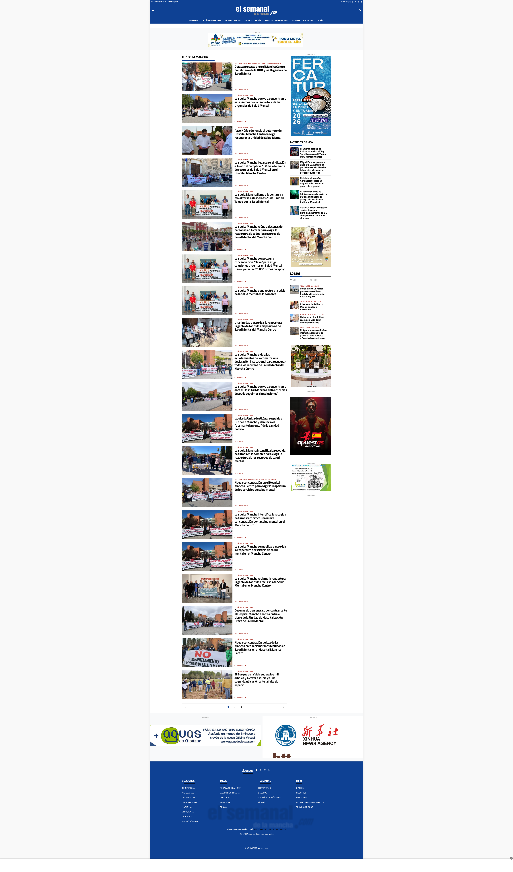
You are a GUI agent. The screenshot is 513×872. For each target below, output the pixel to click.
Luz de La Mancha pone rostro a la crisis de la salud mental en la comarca (259, 292)
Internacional (189, 802)
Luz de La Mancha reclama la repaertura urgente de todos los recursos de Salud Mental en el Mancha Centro (259, 582)
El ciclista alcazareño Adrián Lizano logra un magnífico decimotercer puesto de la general (312, 182)
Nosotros (301, 793)
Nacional (187, 807)
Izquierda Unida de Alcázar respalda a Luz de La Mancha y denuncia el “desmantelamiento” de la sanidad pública (258, 423)
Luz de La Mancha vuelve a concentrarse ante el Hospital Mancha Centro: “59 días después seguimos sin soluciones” (260, 390)
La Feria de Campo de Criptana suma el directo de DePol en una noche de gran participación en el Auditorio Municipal (313, 197)
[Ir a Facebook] (352, 2)
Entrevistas (264, 788)
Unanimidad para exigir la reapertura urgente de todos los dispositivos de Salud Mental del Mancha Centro (258, 326)
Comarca (225, 797)
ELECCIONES (188, 812)
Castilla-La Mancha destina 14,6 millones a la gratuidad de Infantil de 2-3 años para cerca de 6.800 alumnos (313, 213)
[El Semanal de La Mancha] (256, 10)
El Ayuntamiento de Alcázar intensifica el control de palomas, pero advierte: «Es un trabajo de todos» (313, 334)
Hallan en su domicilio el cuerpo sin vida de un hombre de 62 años (312, 319)
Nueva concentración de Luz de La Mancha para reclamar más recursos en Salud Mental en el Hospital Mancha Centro (259, 647)
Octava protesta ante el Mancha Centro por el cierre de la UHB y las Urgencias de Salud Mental (260, 70)
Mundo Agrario (190, 821)
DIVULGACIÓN (188, 797)
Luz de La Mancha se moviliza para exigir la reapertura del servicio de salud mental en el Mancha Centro (260, 550)
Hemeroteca (174, 2)
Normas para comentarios (310, 802)
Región (223, 807)
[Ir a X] (355, 2)
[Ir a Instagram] (358, 2)
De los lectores (158, 2)
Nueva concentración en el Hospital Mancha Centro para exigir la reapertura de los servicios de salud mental (260, 486)
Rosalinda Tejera (241, 90)
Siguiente (284, 706)
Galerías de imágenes (269, 797)
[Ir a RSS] (361, 2)
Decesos (262, 793)
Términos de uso (304, 807)
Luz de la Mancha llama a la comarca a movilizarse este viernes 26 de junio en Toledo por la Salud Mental (259, 198)
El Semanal (239, 441)
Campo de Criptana (230, 793)
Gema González (240, 122)
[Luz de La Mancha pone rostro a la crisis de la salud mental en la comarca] (207, 300)
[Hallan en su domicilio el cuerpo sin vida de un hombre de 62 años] (294, 318)
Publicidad (301, 797)
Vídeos (261, 802)
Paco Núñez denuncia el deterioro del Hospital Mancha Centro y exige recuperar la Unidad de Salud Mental (258, 134)
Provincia (225, 802)
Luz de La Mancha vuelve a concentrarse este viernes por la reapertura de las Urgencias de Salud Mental (260, 102)
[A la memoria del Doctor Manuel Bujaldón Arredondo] (294, 305)
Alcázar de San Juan (230, 788)
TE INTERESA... (188, 788)
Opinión (300, 788)
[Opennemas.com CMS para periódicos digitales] (256, 848)
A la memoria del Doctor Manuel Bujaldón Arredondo (312, 306)
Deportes (187, 817)
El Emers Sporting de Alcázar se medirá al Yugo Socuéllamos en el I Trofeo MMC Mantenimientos (313, 152)
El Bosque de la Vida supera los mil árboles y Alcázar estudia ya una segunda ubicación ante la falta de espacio (256, 679)
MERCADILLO (188, 793)
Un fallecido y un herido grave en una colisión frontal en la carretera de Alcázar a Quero (312, 292)
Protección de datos (277, 829)
